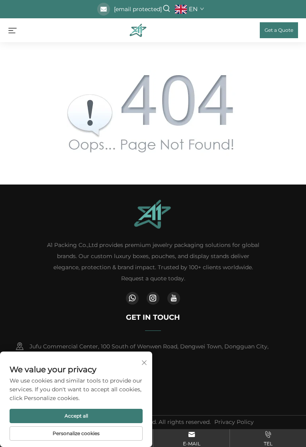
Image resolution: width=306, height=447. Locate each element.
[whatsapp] (132, 298)
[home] (138, 29)
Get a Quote (279, 30)
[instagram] (153, 298)
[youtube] (173, 298)
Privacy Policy (234, 422)
